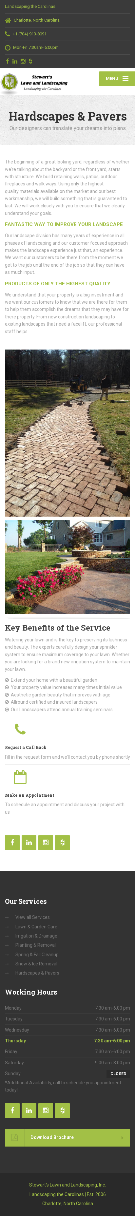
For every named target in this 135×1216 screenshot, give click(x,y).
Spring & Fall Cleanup (37, 954)
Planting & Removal (35, 945)
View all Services (32, 917)
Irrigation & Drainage (36, 936)
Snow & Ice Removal (36, 963)
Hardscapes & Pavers (37, 973)
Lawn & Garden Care (36, 926)
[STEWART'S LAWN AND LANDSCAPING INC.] (34, 81)
